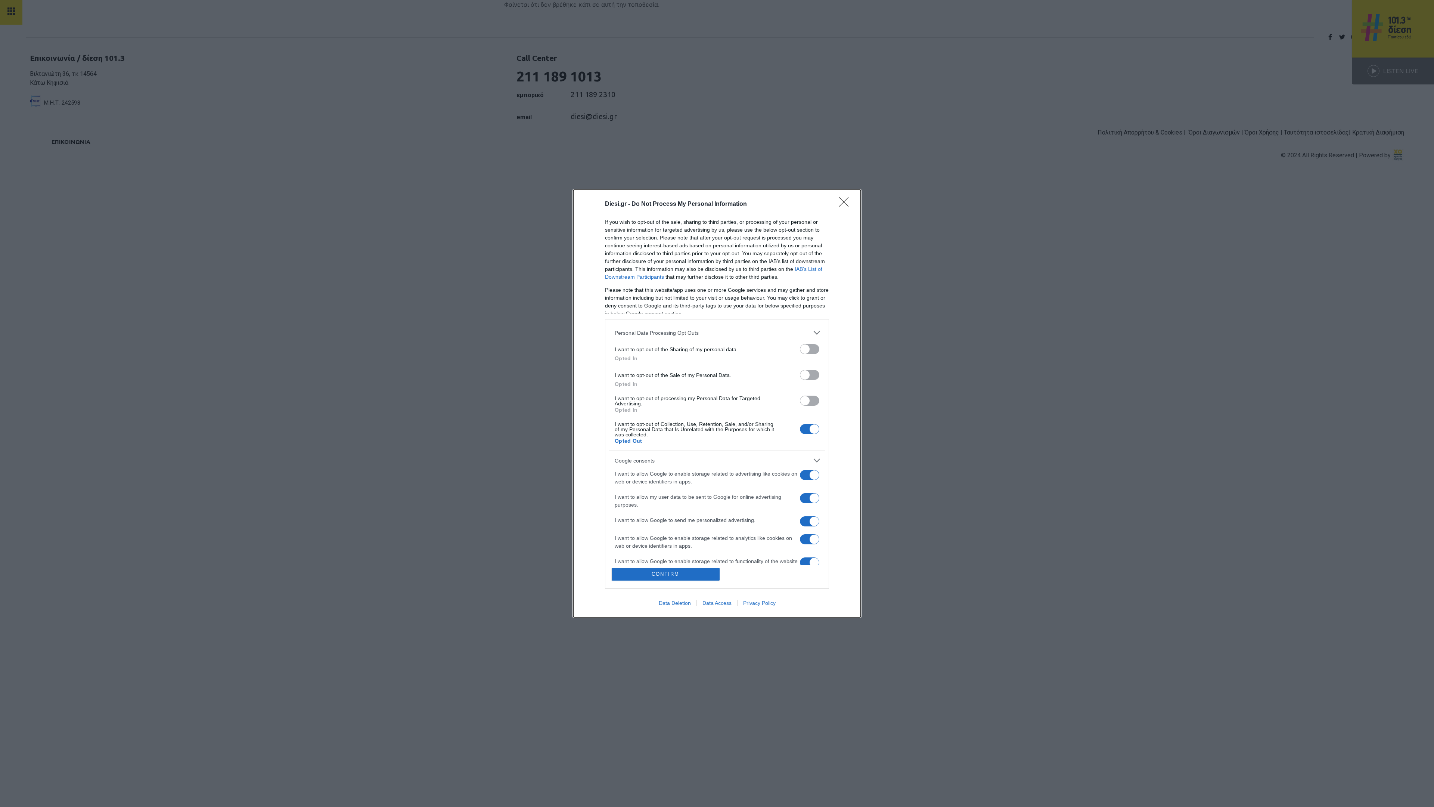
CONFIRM (665, 574)
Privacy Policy (759, 603)
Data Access (717, 603)
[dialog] (717, 403)
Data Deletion (675, 603)
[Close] (846, 204)
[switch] (809, 349)
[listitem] (717, 333)
